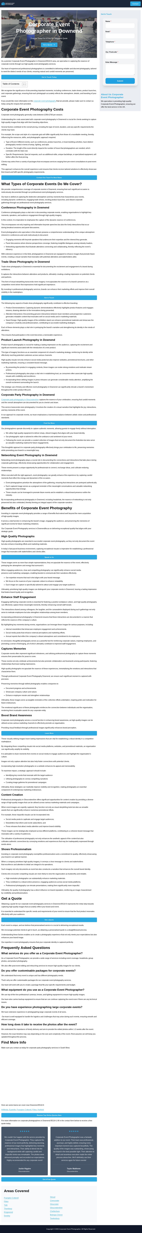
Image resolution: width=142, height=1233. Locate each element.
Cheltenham (55, 1211)
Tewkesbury (54, 1218)
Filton (34, 1110)
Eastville (12, 1110)
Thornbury (8, 1209)
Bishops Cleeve (56, 1215)
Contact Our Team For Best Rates (49, 177)
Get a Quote (47, 45)
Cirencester (54, 1201)
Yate (6, 1205)
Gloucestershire (56, 1208)
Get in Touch (49, 298)
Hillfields (4, 1110)
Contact (135, 4)
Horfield (41, 1110)
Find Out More (49, 423)
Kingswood (8, 1212)
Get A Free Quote (49, 1179)
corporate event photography (44, 101)
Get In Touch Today (49, 77)
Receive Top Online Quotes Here (49, 1115)
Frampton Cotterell (24, 1110)
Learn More (49, 733)
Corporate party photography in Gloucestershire (20, 400)
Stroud (52, 1197)
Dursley (7, 1216)
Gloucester (54, 1204)
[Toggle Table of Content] (22, 84)
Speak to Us (49, 557)
